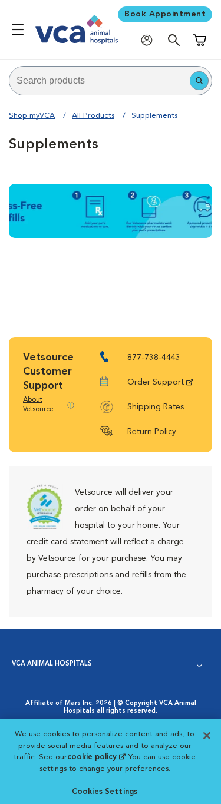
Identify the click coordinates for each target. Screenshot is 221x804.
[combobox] (99, 81)
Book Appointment (165, 14)
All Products (93, 116)
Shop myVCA (32, 116)
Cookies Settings (104, 792)
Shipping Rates (155, 407)
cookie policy (96, 757)
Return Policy (151, 432)
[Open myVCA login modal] (149, 39)
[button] (199, 80)
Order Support (155, 382)
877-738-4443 (153, 357)
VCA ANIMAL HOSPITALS (52, 664)
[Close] (207, 736)
